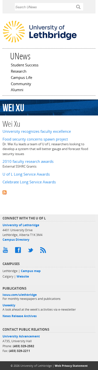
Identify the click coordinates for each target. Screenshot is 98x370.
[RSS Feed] (44, 251)
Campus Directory (16, 239)
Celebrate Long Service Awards (29, 182)
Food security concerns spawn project (35, 139)
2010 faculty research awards (28, 161)
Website (23, 276)
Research (18, 71)
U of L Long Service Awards (26, 174)
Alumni (17, 90)
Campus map (31, 271)
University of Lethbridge (21, 225)
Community (21, 84)
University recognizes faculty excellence (37, 131)
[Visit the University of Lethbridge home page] (40, 42)
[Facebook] (19, 251)
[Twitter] (31, 251)
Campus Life (21, 78)
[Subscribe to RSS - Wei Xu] (49, 192)
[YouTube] (6, 251)
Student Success (24, 65)
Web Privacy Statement (71, 365)
